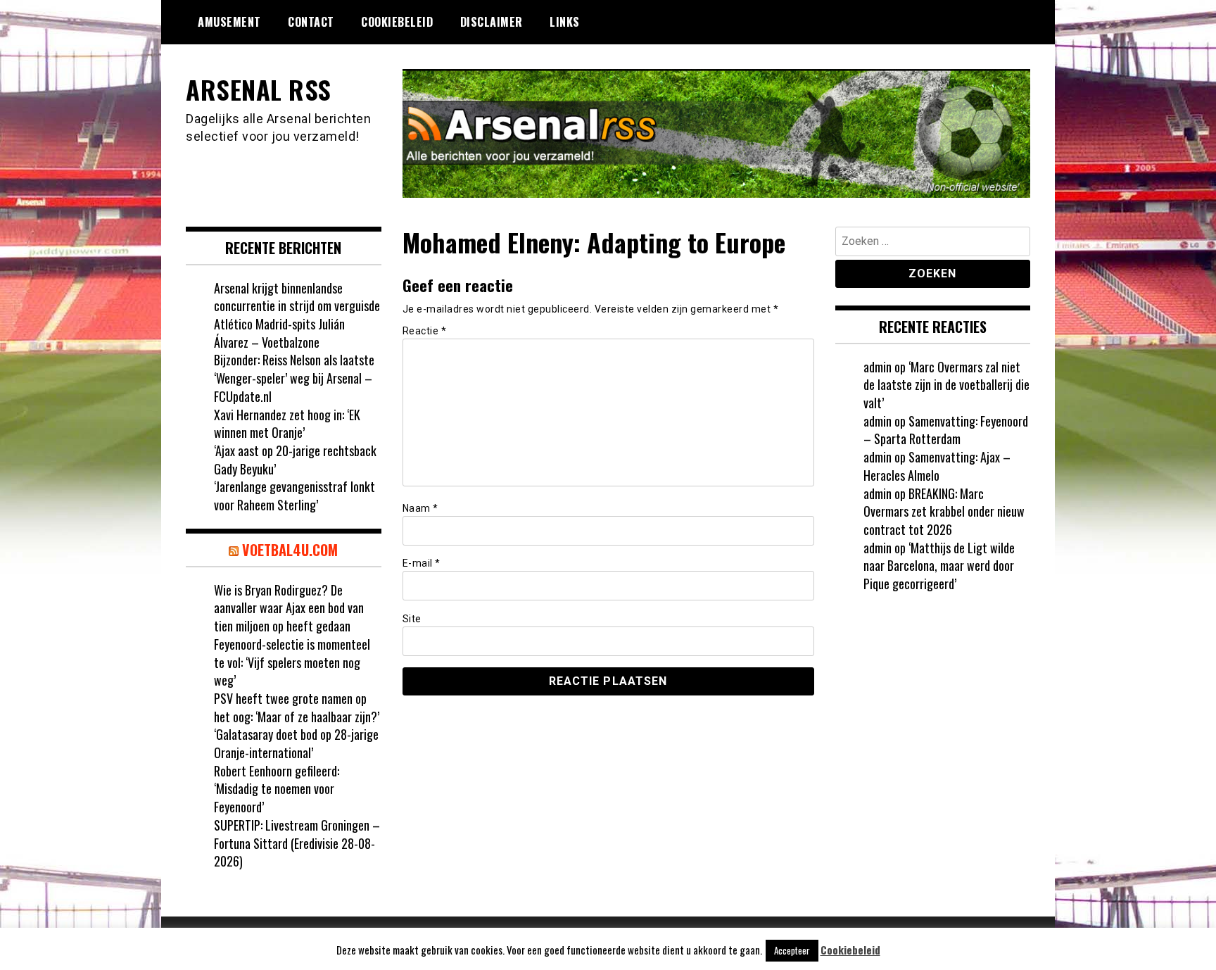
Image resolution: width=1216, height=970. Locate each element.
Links (565, 21)
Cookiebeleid (397, 21)
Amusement (229, 21)
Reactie (425, 330)
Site (412, 618)
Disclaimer (491, 21)
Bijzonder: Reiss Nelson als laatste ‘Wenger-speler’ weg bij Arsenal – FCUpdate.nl (294, 378)
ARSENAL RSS (258, 89)
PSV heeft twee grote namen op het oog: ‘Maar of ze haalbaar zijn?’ (296, 707)
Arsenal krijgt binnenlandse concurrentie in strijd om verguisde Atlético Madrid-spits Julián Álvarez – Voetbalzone (297, 315)
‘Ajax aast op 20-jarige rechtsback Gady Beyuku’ (295, 459)
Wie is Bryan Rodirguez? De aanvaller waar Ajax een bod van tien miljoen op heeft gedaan (289, 608)
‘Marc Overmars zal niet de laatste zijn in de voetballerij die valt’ (946, 385)
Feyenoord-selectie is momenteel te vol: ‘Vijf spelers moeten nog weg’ (292, 662)
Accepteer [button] (792, 950)
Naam (420, 508)
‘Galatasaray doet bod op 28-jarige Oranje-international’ (296, 743)
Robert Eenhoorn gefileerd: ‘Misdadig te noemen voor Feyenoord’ (276, 789)
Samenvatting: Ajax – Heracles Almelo (937, 466)
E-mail (422, 563)
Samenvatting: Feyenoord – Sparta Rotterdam (945, 430)
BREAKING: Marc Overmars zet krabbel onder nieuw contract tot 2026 (944, 511)
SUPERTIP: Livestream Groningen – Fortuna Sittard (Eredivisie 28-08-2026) (297, 843)
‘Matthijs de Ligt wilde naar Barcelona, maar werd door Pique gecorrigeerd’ (939, 565)
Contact (311, 21)
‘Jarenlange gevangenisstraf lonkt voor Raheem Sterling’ (294, 495)
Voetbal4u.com (290, 549)
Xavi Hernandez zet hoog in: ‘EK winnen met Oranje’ (287, 423)
